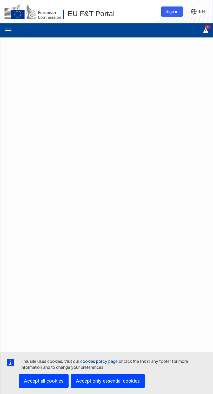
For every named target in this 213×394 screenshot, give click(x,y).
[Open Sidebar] (8, 30)
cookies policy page (99, 361)
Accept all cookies (43, 381)
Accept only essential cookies (108, 381)
